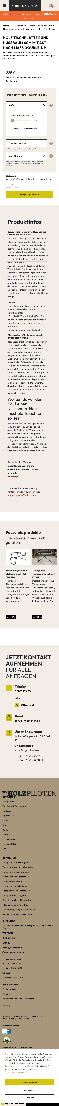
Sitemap (6, 1005)
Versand (6, 994)
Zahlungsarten (9, 989)
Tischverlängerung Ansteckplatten (18, 909)
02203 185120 (23, 691)
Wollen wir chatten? (15, 1103)
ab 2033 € (37, 617)
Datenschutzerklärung (15, 1066)
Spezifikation (15, 155)
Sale (4, 848)
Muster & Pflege (9, 843)
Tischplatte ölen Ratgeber (14, 895)
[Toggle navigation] (5, 5)
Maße (11, 105)
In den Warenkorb (29, 194)
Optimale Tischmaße (12, 881)
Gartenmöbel (8, 839)
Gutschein (15, 14)
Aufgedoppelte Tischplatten (21, 495)
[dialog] (29, 1076)
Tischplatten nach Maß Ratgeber (17, 867)
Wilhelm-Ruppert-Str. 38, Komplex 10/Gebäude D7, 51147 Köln (29, 927)
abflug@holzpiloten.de (27, 720)
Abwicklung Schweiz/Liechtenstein (18, 998)
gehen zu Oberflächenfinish (24, 128)
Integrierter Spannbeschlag (15, 904)
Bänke (5, 829)
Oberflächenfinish (18, 143)
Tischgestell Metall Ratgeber (15, 862)
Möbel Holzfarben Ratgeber (15, 872)
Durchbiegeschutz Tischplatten (16, 900)
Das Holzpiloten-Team (12, 977)
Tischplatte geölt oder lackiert (16, 890)
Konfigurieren (29, 1090)
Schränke (6, 834)
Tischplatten (19, 25)
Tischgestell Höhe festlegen (15, 886)
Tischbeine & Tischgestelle (14, 806)
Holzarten (13, 476)
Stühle (5, 820)
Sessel (5, 825)
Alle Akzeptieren (29, 1082)
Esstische (6, 811)
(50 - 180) (23, 115)
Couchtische (8, 815)
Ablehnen (29, 1097)
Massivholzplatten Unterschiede (17, 914)
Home (6, 25)
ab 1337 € (11, 617)
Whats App (29, 705)
